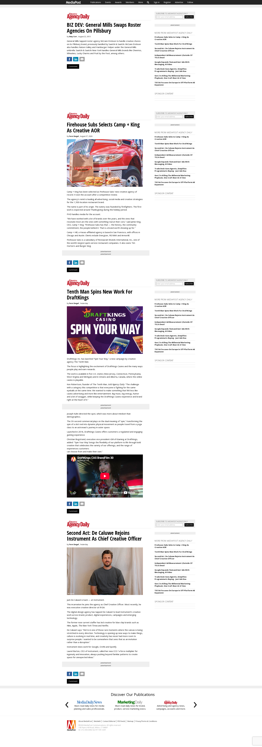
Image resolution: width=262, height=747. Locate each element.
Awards (118, 2)
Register (167, 2)
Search (148, 2)
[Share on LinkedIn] (75, 59)
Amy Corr (73, 36)
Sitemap (130, 721)
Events (108, 2)
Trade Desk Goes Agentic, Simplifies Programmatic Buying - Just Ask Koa (171, 70)
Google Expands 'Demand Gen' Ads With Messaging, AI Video (172, 63)
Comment (73, 66)
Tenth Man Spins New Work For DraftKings (173, 44)
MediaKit (97, 721)
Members (130, 2)
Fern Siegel (74, 136)
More (140, 2)
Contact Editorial (109, 721)
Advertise (179, 2)
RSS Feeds (121, 721)
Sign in (157, 2)
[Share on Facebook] (69, 59)
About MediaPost (85, 721)
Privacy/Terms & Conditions (146, 721)
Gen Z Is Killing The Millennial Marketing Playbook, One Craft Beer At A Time (172, 77)
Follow (190, 2)
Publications (95, 2)
